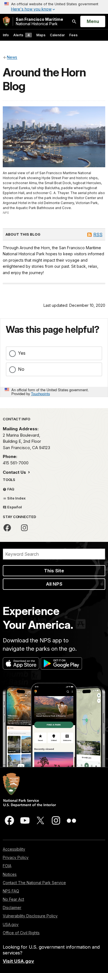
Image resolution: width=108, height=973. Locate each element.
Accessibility (14, 849)
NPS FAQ (11, 891)
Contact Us (15, 472)
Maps (40, 35)
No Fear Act (13, 899)
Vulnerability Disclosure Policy (30, 915)
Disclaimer (12, 907)
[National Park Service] (6, 21)
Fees (73, 35)
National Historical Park (39, 21)
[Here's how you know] (54, 7)
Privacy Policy (16, 857)
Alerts (21, 35)
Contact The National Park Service (34, 882)
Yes (21, 353)
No (21, 369)
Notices (10, 874)
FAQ (10, 489)
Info (6, 35)
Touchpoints (40, 393)
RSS (97, 234)
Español (14, 507)
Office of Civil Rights (21, 932)
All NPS (54, 584)
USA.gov (11, 924)
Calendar (57, 35)
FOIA (7, 865)
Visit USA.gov (18, 961)
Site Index (16, 498)
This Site (54, 570)
